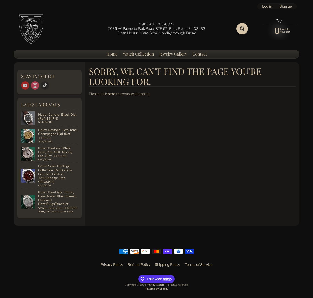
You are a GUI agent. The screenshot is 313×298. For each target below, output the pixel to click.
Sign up (286, 6)
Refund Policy (139, 264)
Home (112, 54)
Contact (199, 54)
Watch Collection (138, 54)
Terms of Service (198, 264)
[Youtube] (25, 85)
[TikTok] (45, 85)
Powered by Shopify (156, 288)
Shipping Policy (167, 264)
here (111, 93)
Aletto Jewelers (156, 285)
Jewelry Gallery (173, 54)
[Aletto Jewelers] (31, 28)
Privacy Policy (112, 264)
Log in (267, 6)
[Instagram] (35, 85)
